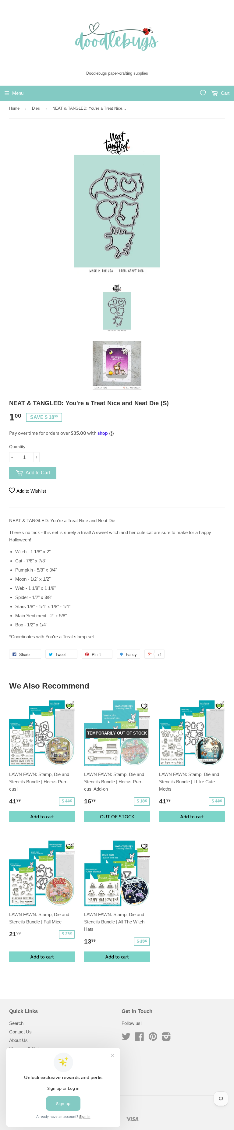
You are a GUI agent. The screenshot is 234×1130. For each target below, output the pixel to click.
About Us (18, 1040)
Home (14, 108)
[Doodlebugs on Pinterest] (153, 1038)
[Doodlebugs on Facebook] (139, 1038)
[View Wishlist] (203, 93)
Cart (224, 93)
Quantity (17, 446)
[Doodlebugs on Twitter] (126, 1038)
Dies (36, 108)
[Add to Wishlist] (69, 706)
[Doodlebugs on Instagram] (166, 1038)
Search (16, 1023)
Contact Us (20, 1031)
